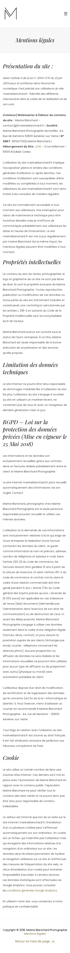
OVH (38, 146)
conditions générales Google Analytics (32, 890)
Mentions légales (35, 934)
